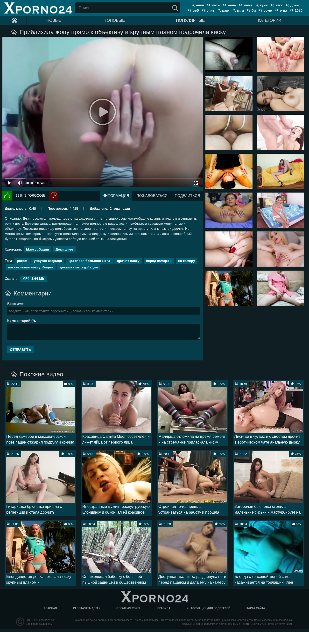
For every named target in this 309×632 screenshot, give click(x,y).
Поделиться (187, 196)
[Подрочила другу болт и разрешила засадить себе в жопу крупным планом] (229, 54)
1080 (298, 10)
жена (232, 5)
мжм (225, 10)
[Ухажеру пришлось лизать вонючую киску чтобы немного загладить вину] (229, 171)
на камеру (186, 261)
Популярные (190, 20)
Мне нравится (7, 196)
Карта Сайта (255, 608)
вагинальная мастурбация (30, 267)
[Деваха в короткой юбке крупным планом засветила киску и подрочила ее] (280, 54)
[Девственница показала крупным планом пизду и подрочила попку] (280, 93)
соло (268, 10)
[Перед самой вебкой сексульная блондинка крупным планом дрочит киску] (280, 249)
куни (264, 5)
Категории (269, 20)
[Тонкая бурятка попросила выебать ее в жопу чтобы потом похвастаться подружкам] (280, 210)
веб (196, 10)
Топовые (115, 20)
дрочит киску (128, 261)
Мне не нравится (53, 196)
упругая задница (48, 261)
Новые (53, 20)
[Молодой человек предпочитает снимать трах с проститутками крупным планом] (229, 132)
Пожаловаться (152, 196)
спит (210, 10)
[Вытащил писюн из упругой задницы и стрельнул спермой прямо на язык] (280, 132)
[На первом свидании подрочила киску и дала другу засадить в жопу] (280, 171)
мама (248, 5)
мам (240, 10)
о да (283, 10)
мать (216, 5)
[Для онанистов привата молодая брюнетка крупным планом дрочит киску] (229, 210)
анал (200, 5)
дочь (294, 5)
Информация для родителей (208, 608)
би (254, 10)
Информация (115, 196)
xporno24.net (47, 619)
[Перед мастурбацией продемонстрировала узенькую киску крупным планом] (280, 288)
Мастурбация (37, 249)
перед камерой (159, 261)
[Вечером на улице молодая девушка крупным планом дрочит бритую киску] (229, 249)
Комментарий (18, 321)
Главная (50, 608)
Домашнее (64, 249)
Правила (163, 608)
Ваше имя (15, 304)
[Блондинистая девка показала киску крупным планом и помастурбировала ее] (229, 288)
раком (22, 261)
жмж (279, 5)
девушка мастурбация (79, 267)
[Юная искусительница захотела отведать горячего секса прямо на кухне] (229, 93)
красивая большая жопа (89, 261)
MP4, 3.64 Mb (33, 278)
